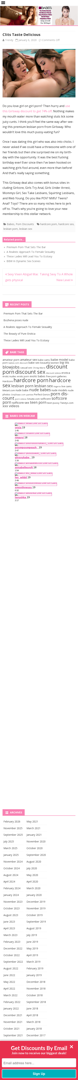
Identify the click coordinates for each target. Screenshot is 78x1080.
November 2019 (36, 908)
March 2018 (33, 1022)
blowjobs (11, 367)
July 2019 (31, 935)
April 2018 (32, 1015)
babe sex (34, 362)
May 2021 (32, 821)
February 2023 (11, 941)
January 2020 (34, 895)
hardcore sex (66, 224)
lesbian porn (10, 229)
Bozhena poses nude (15, 320)
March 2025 (10, 848)
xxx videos (11, 406)
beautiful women (49, 362)
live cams (66, 386)
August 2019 (33, 928)
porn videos (20, 399)
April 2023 (9, 928)
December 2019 (35, 901)
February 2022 (11, 1002)
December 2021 (12, 1015)
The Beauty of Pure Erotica (19, 333)
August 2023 (10, 915)
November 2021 (12, 1022)
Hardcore (8, 381)
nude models (59, 390)
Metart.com (9, 390)
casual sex (26, 367)
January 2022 (11, 1008)
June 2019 (32, 941)
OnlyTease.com (18, 394)
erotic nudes (9, 376)
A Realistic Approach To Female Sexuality (27, 327)
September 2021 (13, 1035)
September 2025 (13, 834)
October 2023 (11, 908)
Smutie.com (33, 398)
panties (29, 394)
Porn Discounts (25, 224)
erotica (65, 373)
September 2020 (36, 855)
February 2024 (11, 888)
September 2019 (36, 921)
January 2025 (11, 855)
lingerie (57, 386)
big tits (64, 363)
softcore (45, 398)
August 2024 (10, 875)
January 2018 (34, 1028)
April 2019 (32, 955)
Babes (10, 224)
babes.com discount (18, 363)
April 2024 (9, 881)
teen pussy (53, 402)
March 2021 (33, 828)
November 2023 (12, 901)
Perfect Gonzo (42, 394)
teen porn (38, 402)
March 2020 (33, 888)
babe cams (44, 359)
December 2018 (35, 982)
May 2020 (32, 875)
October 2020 (34, 848)
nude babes (40, 389)
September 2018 (36, 1002)
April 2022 (9, 988)
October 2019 (34, 915)
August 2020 (33, 861)
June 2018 (32, 1008)
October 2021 (11, 1028)
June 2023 (9, 921)
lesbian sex (25, 229)
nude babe (22, 390)
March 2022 (10, 995)
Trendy (9, 40)
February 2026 (11, 821)
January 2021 (34, 834)
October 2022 (11, 955)
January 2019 (34, 975)
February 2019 (34, 968)
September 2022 (13, 961)
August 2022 (10, 968)
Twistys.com (66, 402)
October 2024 (11, 868)
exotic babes (37, 376)
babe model (59, 359)
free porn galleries (56, 376)
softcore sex (20, 402)
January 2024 (11, 895)
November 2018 (36, 988)
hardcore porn (48, 224)
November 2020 (36, 841)
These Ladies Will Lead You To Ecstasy (26, 340)
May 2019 (32, 948)
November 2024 (12, 861)
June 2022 (9, 975)
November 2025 (12, 828)
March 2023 (10, 935)
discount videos (53, 373)
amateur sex (28, 360)
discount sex (30, 371)
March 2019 (33, 961)
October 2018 (34, 995)
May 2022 (9, 982)
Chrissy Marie (39, 368)
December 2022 (12, 948)
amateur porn (11, 359)
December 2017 (35, 1035)
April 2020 (32, 881)
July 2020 (31, 868)
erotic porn (23, 376)
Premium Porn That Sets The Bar (23, 313)
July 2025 (8, 841)
